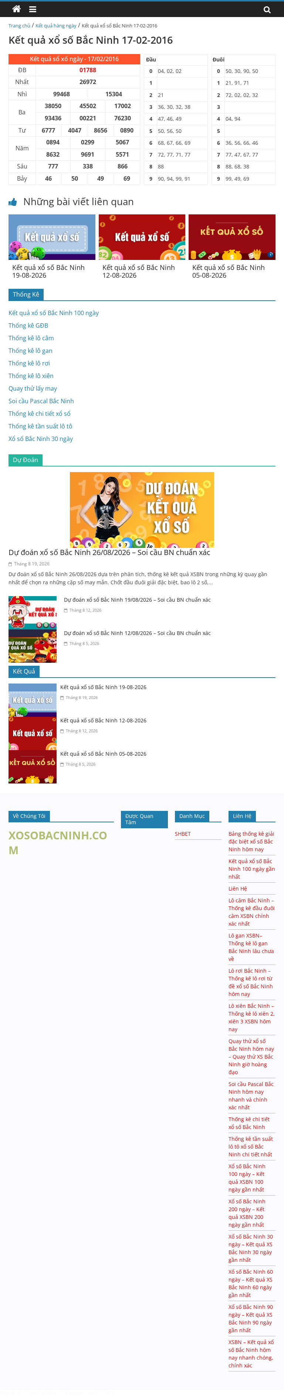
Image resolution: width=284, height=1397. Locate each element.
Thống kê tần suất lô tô (40, 426)
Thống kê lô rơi (29, 363)
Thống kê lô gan (31, 351)
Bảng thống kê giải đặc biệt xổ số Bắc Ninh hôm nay (251, 841)
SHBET (183, 833)
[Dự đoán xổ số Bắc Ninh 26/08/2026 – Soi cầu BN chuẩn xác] (142, 476)
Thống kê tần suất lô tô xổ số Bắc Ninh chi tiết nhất (251, 1146)
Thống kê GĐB (28, 325)
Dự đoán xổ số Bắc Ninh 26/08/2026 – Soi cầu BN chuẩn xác (109, 552)
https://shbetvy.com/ (71, 1393)
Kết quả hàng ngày (56, 25)
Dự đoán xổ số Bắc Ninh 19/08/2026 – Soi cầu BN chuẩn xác (137, 599)
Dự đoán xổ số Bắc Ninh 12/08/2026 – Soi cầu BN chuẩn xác (137, 632)
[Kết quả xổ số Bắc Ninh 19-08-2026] (52, 219)
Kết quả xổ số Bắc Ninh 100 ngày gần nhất (252, 869)
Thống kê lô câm (31, 338)
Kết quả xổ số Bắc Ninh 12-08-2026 (138, 271)
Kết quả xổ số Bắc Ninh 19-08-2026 (48, 271)
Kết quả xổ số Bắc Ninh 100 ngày (54, 313)
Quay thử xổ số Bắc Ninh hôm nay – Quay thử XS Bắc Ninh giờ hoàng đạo (251, 1056)
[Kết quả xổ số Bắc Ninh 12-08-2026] (142, 219)
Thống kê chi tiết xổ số (40, 414)
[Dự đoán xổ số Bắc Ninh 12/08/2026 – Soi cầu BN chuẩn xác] (34, 634)
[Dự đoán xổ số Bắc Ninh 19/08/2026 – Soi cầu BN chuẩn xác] (34, 600)
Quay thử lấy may (33, 388)
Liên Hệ (238, 888)
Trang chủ (19, 25)
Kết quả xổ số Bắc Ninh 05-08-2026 (228, 271)
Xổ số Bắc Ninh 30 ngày (41, 439)
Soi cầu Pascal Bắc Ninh (41, 401)
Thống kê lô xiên (31, 376)
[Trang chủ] (17, 9)
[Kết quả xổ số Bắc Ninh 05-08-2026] (232, 219)
